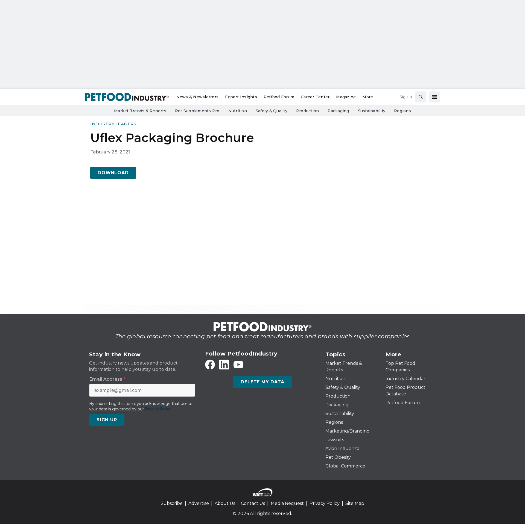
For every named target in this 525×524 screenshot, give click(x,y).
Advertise (198, 503)
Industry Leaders (113, 123)
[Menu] (434, 96)
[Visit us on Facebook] (210, 364)
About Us (225, 503)
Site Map (354, 503)
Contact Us (253, 503)
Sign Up (107, 419)
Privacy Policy (325, 503)
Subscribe (172, 503)
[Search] (420, 96)
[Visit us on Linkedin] (224, 364)
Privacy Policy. (158, 409)
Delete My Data (262, 381)
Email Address (107, 379)
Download (113, 172)
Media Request (287, 503)
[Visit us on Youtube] (238, 364)
